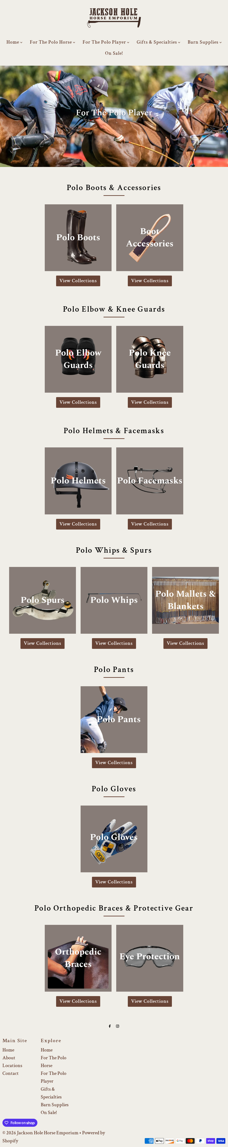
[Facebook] (110, 1026)
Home (13, 42)
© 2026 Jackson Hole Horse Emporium (40, 1133)
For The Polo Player (105, 42)
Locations (12, 1065)
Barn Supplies (204, 42)
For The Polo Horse (51, 42)
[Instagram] (117, 1026)
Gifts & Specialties (157, 42)
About (8, 1058)
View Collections (78, 281)
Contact (10, 1073)
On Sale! (114, 53)
